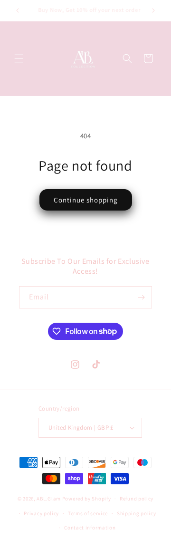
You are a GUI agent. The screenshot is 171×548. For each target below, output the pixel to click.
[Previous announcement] (17, 10)
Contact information (89, 527)
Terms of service (88, 513)
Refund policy (136, 498)
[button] (19, 58)
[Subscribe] (141, 297)
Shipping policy (136, 513)
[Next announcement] (153, 10)
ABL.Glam (49, 498)
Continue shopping (86, 199)
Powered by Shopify (86, 498)
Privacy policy (41, 513)
